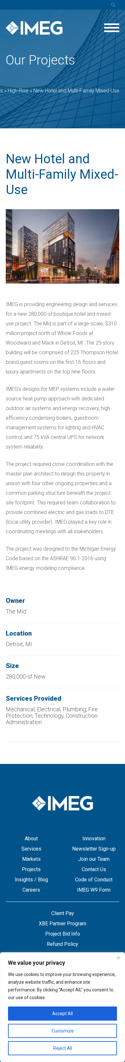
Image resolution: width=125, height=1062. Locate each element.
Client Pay (62, 913)
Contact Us (94, 869)
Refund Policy (62, 944)
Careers (31, 890)
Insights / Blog (31, 880)
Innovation (93, 838)
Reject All (62, 1048)
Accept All (62, 1013)
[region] (62, 1007)
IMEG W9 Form (94, 890)
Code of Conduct (94, 880)
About (31, 838)
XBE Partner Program (62, 924)
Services (31, 849)
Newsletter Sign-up (94, 849)
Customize (63, 1030)
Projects (31, 869)
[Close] (118, 958)
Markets (31, 859)
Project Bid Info (62, 934)
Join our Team (94, 859)
